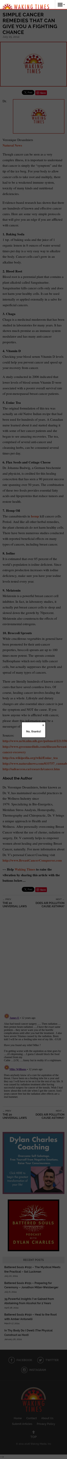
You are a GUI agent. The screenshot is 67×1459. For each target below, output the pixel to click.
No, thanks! (33, 731)
